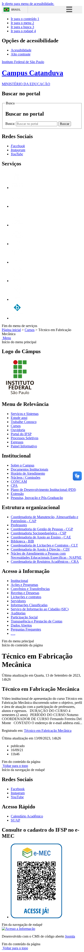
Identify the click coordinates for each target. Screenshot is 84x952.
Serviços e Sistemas (25, 414)
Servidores (18, 601)
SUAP (15, 820)
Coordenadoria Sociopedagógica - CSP (38, 533)
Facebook (18, 789)
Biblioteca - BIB (22, 541)
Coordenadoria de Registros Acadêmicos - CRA (45, 561)
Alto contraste (20, 54)
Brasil (16, 9)
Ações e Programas (24, 585)
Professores (19, 525)
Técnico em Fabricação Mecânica (47, 730)
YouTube (17, 797)
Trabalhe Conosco (24, 422)
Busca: (10, 124)
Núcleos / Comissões (25, 477)
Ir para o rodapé (23, 31)
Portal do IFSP (21, 434)
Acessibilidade (21, 50)
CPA (14, 485)
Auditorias (18, 613)
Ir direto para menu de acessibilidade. (28, 4)
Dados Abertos (21, 625)
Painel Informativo (24, 446)
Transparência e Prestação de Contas (36, 621)
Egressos (17, 442)
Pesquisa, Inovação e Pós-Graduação (37, 498)
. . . (13, 633)
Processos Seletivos (24, 438)
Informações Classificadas (29, 605)
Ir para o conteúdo (25, 19)
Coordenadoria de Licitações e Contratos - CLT (44, 545)
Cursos (29, 330)
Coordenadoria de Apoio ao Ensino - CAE (41, 537)
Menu (6, 338)
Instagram (18, 793)
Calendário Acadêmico (27, 816)
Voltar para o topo (15, 766)
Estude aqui (19, 418)
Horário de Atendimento (28, 473)
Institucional (19, 581)
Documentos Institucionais (29, 469)
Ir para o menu (22, 23)
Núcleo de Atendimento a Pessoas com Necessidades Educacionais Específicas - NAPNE (46, 555)
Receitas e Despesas (25, 593)
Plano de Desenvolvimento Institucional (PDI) (43, 490)
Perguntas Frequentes (26, 629)
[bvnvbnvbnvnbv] (17, 318)
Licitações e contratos (26, 597)
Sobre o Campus (22, 465)
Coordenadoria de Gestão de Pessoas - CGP (42, 529)
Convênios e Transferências (30, 589)
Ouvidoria (18, 430)
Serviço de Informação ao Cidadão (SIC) (40, 609)
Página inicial (11, 330)
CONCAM (19, 481)
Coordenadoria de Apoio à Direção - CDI (40, 549)
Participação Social (24, 617)
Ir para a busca (22, 27)
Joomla (70, 936)
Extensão (17, 494)
